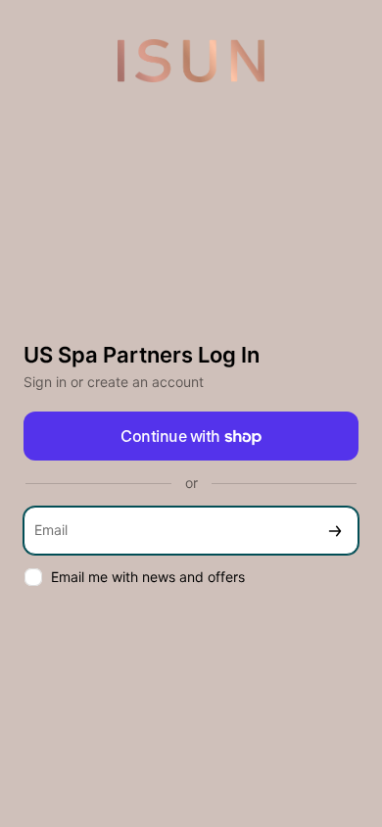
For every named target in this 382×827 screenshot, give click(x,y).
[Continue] (335, 530)
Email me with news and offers (148, 576)
